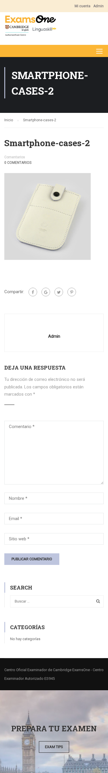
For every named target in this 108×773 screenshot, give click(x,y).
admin (54, 336)
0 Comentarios (17, 163)
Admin (98, 6)
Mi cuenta (82, 6)
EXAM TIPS (54, 747)
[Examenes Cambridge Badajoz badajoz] (30, 27)
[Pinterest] (71, 292)
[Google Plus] (45, 292)
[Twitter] (58, 292)
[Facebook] (33, 292)
